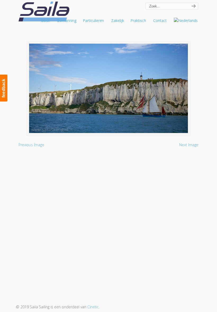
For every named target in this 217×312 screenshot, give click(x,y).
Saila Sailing (45, 11)
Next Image (188, 144)
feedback (3, 88)
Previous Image (31, 144)
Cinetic (93, 306)
